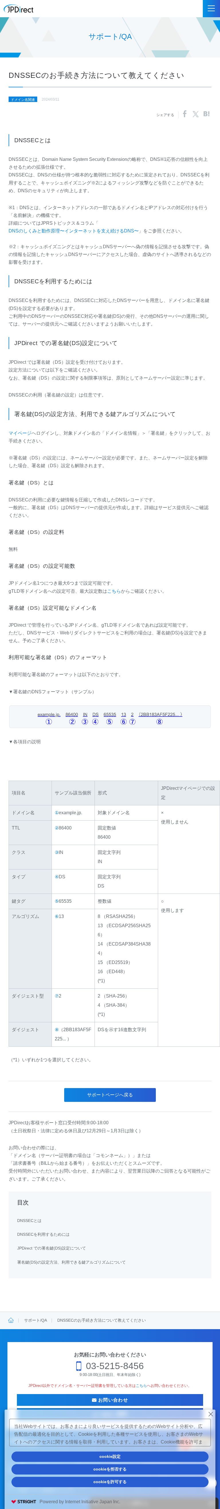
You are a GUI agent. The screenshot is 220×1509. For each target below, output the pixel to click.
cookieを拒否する (110, 1469)
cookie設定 (110, 1456)
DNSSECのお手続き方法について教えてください (101, 1320)
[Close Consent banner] (210, 1414)
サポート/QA (35, 1320)
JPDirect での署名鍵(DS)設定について (51, 1248)
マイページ (20, 433)
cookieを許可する (110, 1481)
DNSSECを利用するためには (43, 1234)
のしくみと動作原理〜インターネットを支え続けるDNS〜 (74, 230)
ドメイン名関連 (23, 100)
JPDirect (18, 8)
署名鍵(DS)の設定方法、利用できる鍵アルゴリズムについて (71, 1262)
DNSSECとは (29, 1220)
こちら (114, 591)
